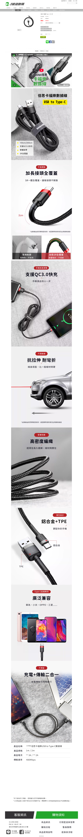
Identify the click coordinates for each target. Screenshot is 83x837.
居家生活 (41, 7)
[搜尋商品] (76, 3)
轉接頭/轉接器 (62, 10)
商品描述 (36, 50)
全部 (13, 10)
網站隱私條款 (41, 836)
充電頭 (23, 10)
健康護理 (35, 7)
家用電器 (21, 7)
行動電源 (29, 10)
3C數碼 (14, 7)
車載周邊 (48, 7)
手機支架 (36, 10)
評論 (47, 50)
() (65, 0)
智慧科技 (28, 7)
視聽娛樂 (42, 10)
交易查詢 (70, 0)
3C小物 (48, 10)
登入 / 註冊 (75, 0)
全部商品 (8, 7)
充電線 (18, 10)
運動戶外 (55, 7)
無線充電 (54, 10)
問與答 (42, 50)
